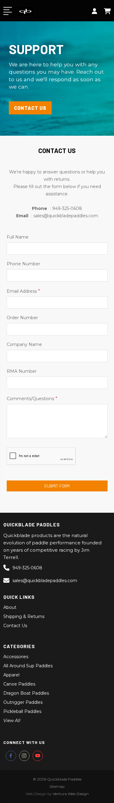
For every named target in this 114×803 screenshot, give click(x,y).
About (9, 607)
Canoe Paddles (19, 684)
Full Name (18, 237)
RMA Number (21, 371)
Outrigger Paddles (23, 702)
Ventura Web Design (71, 793)
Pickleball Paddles (22, 711)
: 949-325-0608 (57, 208)
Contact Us (15, 625)
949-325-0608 (27, 568)
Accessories (15, 656)
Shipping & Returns (23, 616)
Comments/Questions (32, 398)
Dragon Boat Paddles (26, 693)
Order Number (22, 317)
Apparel (11, 675)
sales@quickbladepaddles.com (44, 580)
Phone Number (23, 264)
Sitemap (57, 786)
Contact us (30, 108)
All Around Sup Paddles (28, 666)
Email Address (23, 291)
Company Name (24, 344)
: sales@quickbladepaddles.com (57, 215)
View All (11, 720)
